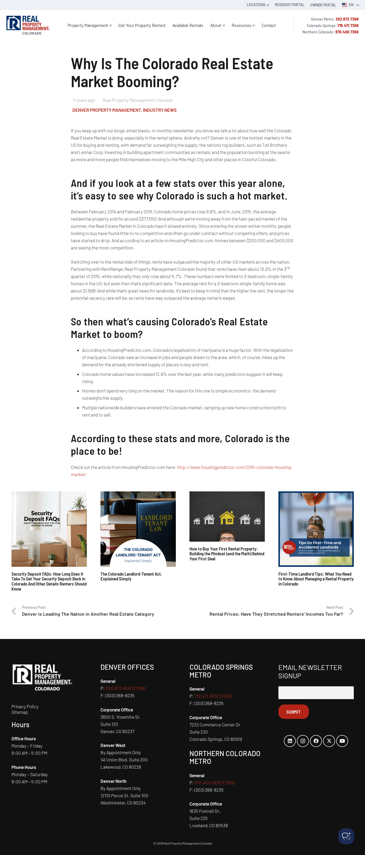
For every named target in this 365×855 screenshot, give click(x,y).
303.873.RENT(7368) (125, 688)
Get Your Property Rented (141, 25)
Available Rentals (187, 25)
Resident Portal (290, 5)
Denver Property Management (106, 110)
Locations (256, 5)
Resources (241, 25)
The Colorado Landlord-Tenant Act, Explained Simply (131, 576)
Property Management (88, 25)
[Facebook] (316, 741)
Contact (269, 25)
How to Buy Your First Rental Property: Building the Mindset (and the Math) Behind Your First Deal (226, 553)
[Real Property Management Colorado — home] (28, 25)
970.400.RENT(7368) (215, 782)
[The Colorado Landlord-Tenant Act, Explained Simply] (138, 529)
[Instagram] (303, 741)
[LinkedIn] (290, 741)
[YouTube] (342, 741)
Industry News (160, 110)
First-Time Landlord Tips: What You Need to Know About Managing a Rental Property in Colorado (316, 578)
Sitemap (19, 712)
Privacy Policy (24, 706)
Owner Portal (323, 5)
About (216, 25)
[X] (329, 741)
